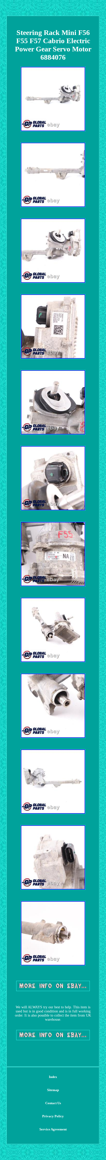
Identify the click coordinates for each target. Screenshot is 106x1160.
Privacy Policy (53, 1116)
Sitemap (53, 1090)
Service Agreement (53, 1129)
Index (53, 1077)
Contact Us (53, 1103)
